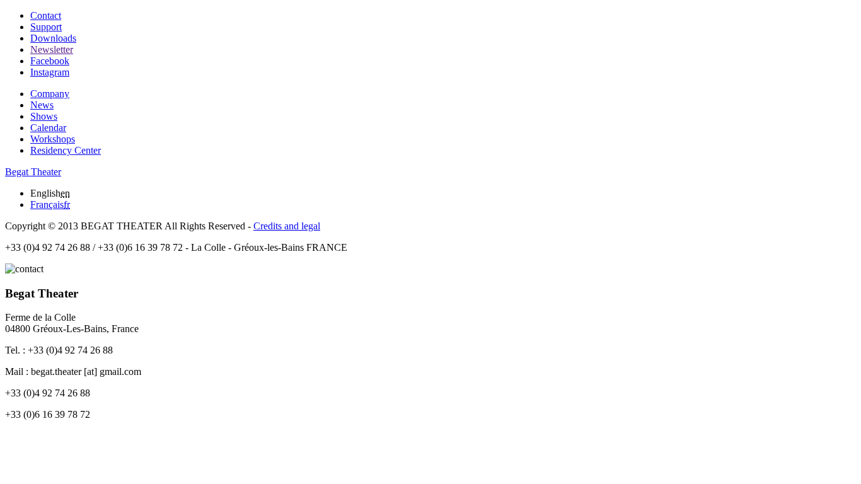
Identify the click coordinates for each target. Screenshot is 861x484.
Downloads (53, 38)
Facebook (49, 60)
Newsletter (51, 49)
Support (46, 26)
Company (49, 93)
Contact (45, 15)
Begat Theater (33, 171)
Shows (43, 116)
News (42, 105)
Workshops (52, 139)
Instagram (49, 72)
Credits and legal (286, 226)
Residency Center (65, 150)
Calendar (48, 127)
